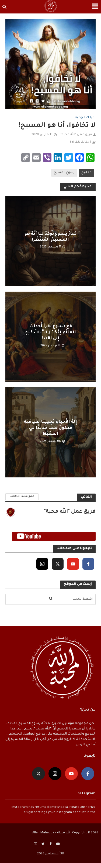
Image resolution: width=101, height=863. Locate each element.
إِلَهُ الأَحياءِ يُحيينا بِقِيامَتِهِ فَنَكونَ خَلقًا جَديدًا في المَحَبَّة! (50, 428)
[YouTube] (73, 564)
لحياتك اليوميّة (85, 117)
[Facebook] (88, 564)
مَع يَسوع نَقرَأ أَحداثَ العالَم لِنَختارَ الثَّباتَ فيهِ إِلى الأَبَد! (50, 332)
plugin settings (35, 812)
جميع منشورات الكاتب (22, 496)
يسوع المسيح (64, 172)
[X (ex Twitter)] (58, 564)
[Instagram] (42, 564)
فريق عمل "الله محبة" (76, 134)
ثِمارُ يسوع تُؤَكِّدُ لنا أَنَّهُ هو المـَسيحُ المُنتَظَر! (50, 237)
